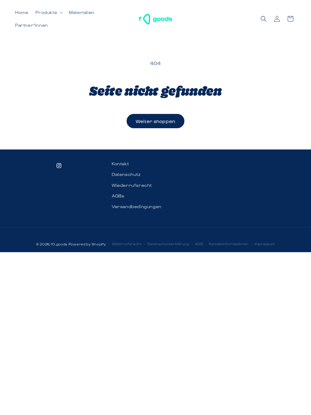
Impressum (265, 244)
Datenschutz (126, 174)
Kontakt (120, 163)
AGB (199, 244)
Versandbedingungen (137, 206)
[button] (48, 12)
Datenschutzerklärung (168, 244)
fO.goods (59, 244)
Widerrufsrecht (127, 244)
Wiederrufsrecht (132, 185)
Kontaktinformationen (228, 244)
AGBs (118, 195)
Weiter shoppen (155, 121)
